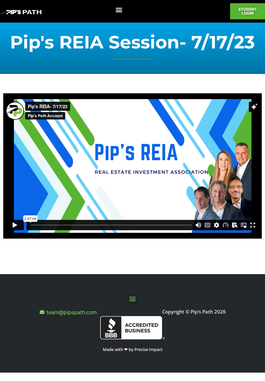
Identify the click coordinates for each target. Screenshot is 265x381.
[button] (118, 10)
